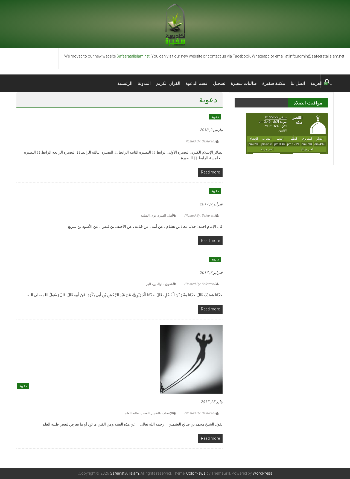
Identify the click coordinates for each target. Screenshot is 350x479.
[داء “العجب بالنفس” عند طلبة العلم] (191, 359)
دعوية (215, 117)
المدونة (144, 83)
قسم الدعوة (197, 83)
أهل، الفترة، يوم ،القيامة (157, 215)
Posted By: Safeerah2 (200, 141)
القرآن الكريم (168, 83)
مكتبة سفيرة (273, 83)
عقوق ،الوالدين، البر (159, 284)
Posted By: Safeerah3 (200, 215)
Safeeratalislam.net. (133, 56)
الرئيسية (124, 83)
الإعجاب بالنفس (162, 413)
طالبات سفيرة (244, 83)
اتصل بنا (298, 83)
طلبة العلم (132, 413)
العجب (145, 413)
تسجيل (219, 83)
